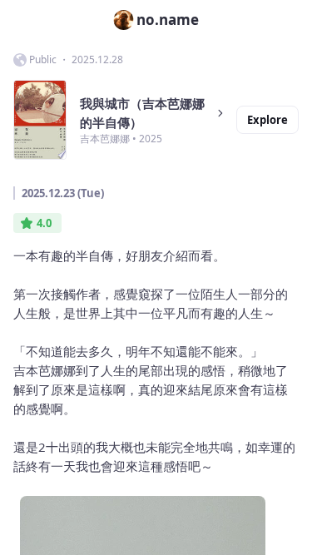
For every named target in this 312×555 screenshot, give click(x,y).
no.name (167, 19)
